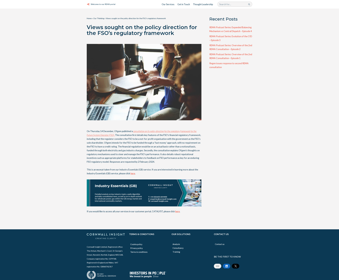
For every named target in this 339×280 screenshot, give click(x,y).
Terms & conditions (139, 252)
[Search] (249, 4)
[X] (235, 266)
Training (176, 252)
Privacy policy (136, 248)
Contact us (219, 244)
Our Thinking (98, 18)
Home (89, 18)
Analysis (176, 244)
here (133, 173)
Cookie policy (136, 244)
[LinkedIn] (226, 266)
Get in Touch (183, 4)
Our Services (168, 4)
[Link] (217, 266)
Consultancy (178, 248)
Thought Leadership (203, 4)
